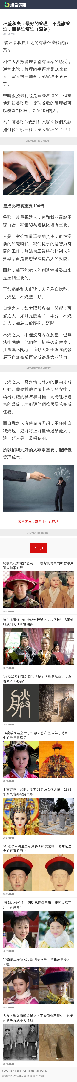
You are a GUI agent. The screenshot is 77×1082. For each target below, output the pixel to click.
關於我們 (7, 1075)
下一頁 (38, 548)
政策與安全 (19, 1075)
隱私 (35, 1075)
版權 (41, 1075)
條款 (29, 1075)
